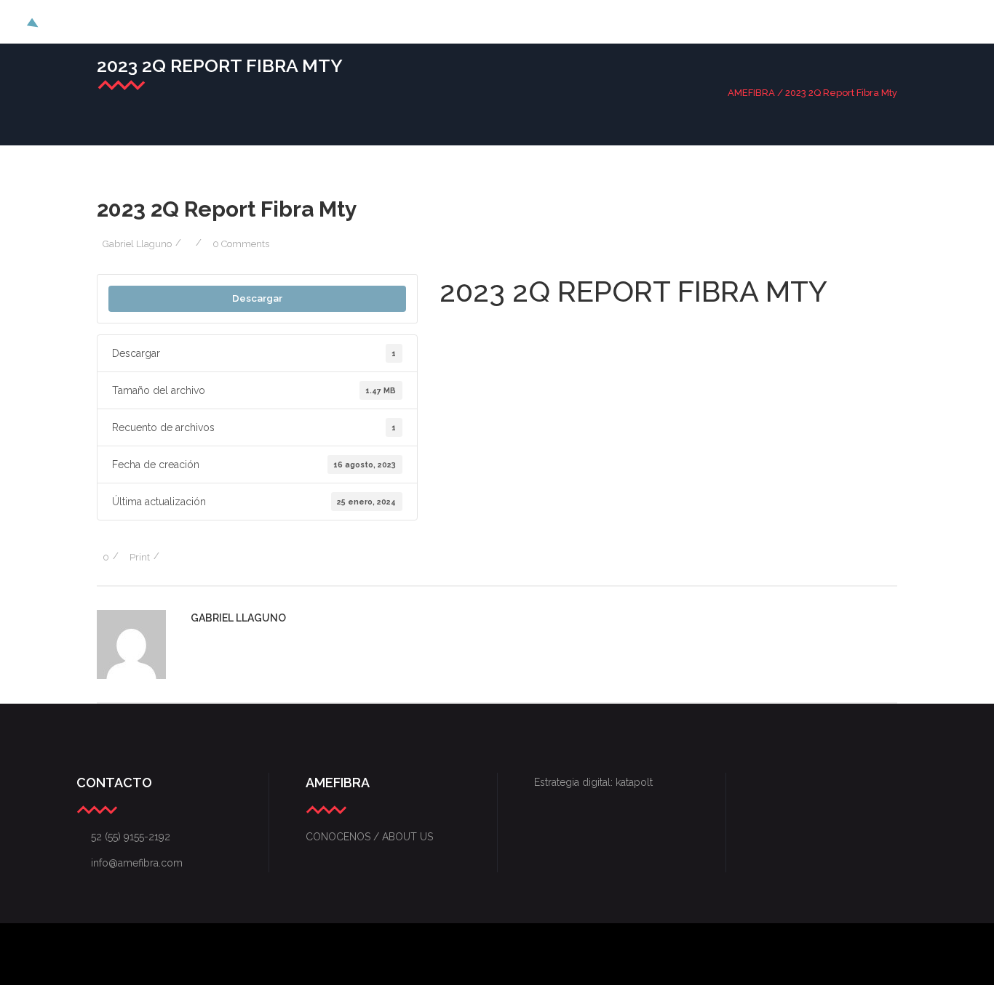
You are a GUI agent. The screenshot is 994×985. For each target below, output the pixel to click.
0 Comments (240, 243)
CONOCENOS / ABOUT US (369, 837)
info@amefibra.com (129, 863)
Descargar (257, 298)
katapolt (634, 782)
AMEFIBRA (751, 92)
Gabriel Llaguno (137, 243)
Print (140, 557)
